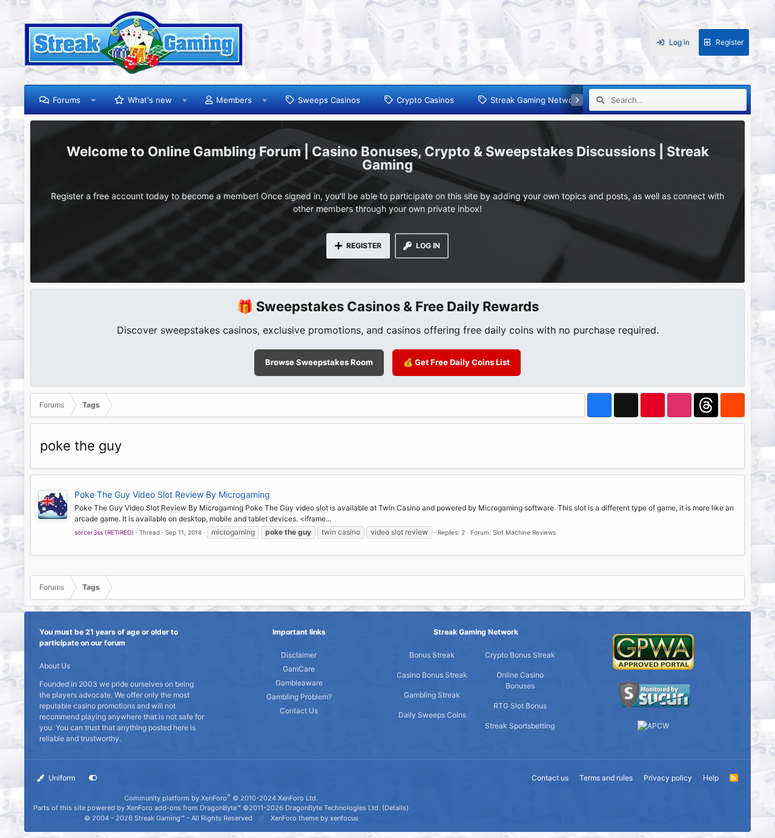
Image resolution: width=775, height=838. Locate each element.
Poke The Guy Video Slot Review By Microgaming (172, 494)
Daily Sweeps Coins (432, 714)
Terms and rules (606, 777)
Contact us (550, 777)
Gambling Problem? (299, 696)
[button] (93, 99)
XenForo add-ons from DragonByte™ (184, 807)
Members (234, 100)
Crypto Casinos (425, 100)
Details (395, 807)
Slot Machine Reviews (524, 532)
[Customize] (93, 778)
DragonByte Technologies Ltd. (332, 807)
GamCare (299, 668)
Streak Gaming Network (535, 100)
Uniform (61, 777)
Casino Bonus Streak (432, 674)
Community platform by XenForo (221, 798)
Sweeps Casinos (329, 100)
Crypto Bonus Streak (520, 654)
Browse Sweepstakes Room (319, 362)
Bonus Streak (432, 654)
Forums (67, 100)
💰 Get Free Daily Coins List (456, 362)
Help (711, 777)
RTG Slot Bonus (520, 705)
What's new (150, 100)
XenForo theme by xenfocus (314, 818)
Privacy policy (668, 777)
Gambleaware (299, 682)
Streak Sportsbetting (520, 725)
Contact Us (299, 710)
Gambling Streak (432, 694)
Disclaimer (299, 654)
